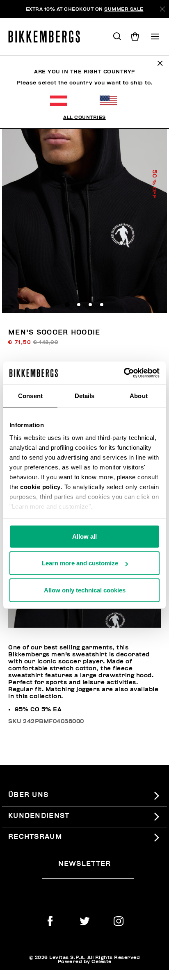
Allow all (84, 536)
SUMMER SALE (124, 9)
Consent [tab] (30, 395)
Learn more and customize (80, 563)
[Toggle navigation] (155, 36)
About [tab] (139, 395)
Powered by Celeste (85, 961)
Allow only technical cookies (85, 589)
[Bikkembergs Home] (47, 36)
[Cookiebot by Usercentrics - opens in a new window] (124, 373)
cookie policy (40, 486)
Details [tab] (85, 395)
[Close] (162, 9)
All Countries (84, 117)
